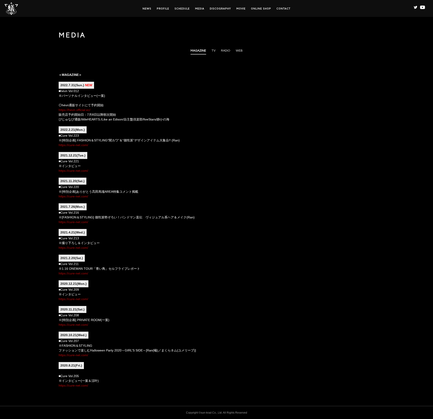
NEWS (147, 8)
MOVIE (241, 8)
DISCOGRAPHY (220, 8)
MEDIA (199, 8)
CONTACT (283, 8)
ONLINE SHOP (261, 8)
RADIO (225, 50)
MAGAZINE (198, 50)
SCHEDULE (182, 8)
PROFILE (163, 8)
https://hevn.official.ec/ (74, 110)
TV (214, 50)
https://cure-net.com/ (73, 145)
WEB (239, 50)
